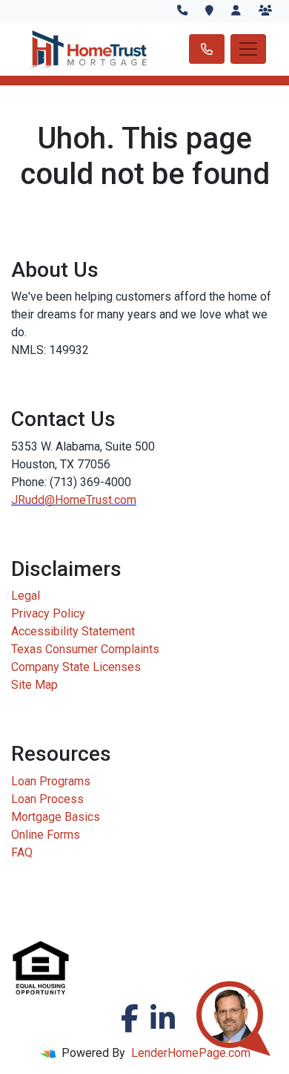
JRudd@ (33, 500)
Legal (25, 596)
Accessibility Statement (73, 631)
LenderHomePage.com (190, 1053)
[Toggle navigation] (248, 49)
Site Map (34, 685)
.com (124, 500)
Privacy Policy (48, 613)
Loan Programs (50, 781)
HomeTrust (83, 500)
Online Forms (45, 835)
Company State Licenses (76, 667)
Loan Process (47, 799)
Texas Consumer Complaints (85, 649)
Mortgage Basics (55, 817)
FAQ (22, 852)
